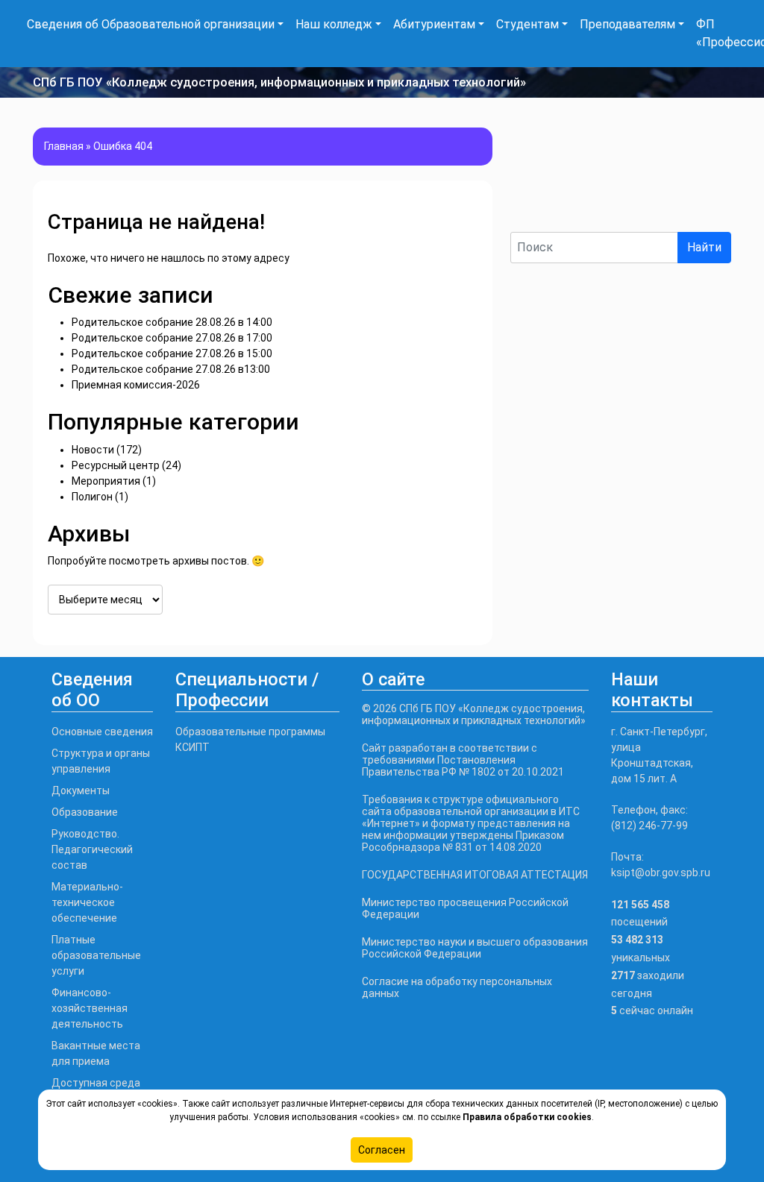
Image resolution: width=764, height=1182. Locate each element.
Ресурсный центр (116, 465)
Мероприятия (106, 481)
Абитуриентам (434, 24)
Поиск (528, 219)
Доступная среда (95, 1083)
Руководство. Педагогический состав (92, 849)
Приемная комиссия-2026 (136, 385)
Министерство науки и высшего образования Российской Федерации (475, 948)
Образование (84, 812)
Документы (80, 790)
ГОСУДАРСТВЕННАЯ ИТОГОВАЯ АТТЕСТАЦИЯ (475, 875)
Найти (704, 247)
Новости (93, 450)
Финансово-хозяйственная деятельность (89, 1008)
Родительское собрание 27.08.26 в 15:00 (172, 353)
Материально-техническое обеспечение (87, 902)
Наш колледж (333, 24)
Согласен (381, 1150)
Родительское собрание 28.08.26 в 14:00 (172, 322)
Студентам (527, 24)
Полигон (92, 497)
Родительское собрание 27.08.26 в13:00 (171, 369)
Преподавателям (627, 24)
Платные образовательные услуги (96, 955)
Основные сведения (102, 732)
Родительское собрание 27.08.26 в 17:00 (172, 338)
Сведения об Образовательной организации (151, 24)
